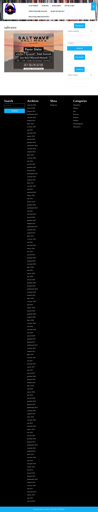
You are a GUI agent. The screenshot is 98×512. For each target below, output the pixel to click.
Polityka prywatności (39, 17)
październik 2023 (32, 173)
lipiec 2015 (30, 417)
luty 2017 (30, 370)
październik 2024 (32, 145)
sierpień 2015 (31, 413)
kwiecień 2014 (31, 463)
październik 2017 (32, 345)
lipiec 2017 (30, 354)
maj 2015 (30, 423)
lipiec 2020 (30, 267)
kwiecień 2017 (31, 364)
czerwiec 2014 (31, 457)
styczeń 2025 (31, 139)
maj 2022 (30, 211)
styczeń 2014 (31, 473)
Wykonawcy (77, 127)
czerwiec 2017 (31, 357)
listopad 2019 (31, 286)
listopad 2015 (31, 404)
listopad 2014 (31, 442)
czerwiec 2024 (31, 158)
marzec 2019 (31, 307)
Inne (74, 111)
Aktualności (76, 105)
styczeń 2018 (31, 336)
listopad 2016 (31, 379)
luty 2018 (30, 332)
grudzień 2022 (31, 205)
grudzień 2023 (31, 167)
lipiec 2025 (30, 123)
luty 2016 (30, 395)
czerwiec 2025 (31, 127)
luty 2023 (30, 198)
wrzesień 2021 (31, 230)
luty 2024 (30, 161)
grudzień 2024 (31, 142)
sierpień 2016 (31, 382)
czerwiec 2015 (31, 420)
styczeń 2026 (31, 108)
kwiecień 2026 (31, 105)
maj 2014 (30, 460)
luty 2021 (30, 251)
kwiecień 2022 (31, 214)
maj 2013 (30, 488)
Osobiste (75, 120)
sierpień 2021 (31, 233)
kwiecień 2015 (31, 426)
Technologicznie (78, 123)
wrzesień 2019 (31, 292)
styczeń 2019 (31, 311)
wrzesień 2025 (31, 117)
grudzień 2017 (31, 339)
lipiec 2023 (30, 183)
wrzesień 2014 (31, 448)
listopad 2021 (31, 223)
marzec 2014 (31, 467)
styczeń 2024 (31, 164)
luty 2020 (30, 276)
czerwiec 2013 (31, 485)
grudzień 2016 (31, 376)
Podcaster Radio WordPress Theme (44, 509)
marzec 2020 (31, 273)
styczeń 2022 (31, 217)
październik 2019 (32, 289)
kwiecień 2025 (31, 133)
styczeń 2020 (31, 279)
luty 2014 (30, 470)
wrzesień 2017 (31, 348)
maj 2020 (30, 270)
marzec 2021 (31, 248)
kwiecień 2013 (31, 492)
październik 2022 (32, 208)
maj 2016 (30, 389)
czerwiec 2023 (31, 186)
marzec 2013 (31, 495)
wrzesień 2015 (31, 410)
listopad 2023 (31, 170)
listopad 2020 (31, 261)
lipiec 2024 (30, 155)
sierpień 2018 (31, 317)
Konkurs (75, 117)
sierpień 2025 (31, 120)
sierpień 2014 (31, 451)
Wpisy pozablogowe (38, 11)
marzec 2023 (31, 195)
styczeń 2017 (31, 373)
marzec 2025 (31, 136)
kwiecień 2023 (31, 192)
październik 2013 (32, 479)
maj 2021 (30, 242)
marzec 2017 (31, 367)
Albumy (45, 6)
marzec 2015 (31, 429)
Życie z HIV (70, 6)
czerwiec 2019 (31, 301)
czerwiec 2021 (31, 239)
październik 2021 (32, 226)
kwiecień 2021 (31, 245)
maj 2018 (30, 326)
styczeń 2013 (31, 501)
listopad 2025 (31, 111)
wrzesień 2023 (31, 176)
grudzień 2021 (31, 220)
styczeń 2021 (31, 254)
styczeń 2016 (31, 398)
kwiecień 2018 (31, 329)
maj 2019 (30, 304)
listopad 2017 (31, 342)
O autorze (33, 6)
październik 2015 (32, 407)
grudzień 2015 (31, 401)
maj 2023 (30, 189)
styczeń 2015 (31, 435)
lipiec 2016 (30, 385)
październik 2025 (32, 114)
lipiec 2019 (30, 298)
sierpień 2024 (31, 151)
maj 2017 (30, 361)
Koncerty (56, 6)
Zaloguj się (53, 105)
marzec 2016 (31, 392)
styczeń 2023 (31, 201)
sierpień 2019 (31, 295)
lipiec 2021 (30, 236)
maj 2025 (30, 130)
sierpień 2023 (31, 180)
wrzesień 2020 (31, 264)
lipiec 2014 (30, 454)
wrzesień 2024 (31, 148)
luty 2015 (30, 432)
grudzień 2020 (31, 258)
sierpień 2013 (31, 482)
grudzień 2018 (31, 314)
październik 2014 (32, 445)
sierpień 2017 (31, 351)
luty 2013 (30, 498)
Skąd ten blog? (58, 11)
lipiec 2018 (30, 320)
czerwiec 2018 (31, 323)
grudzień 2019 (31, 282)
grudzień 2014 (31, 438)
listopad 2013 (31, 476)
